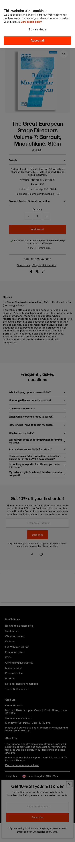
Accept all (38, 40)
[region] (37, 24)
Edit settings (37, 29)
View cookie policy (31, 22)
